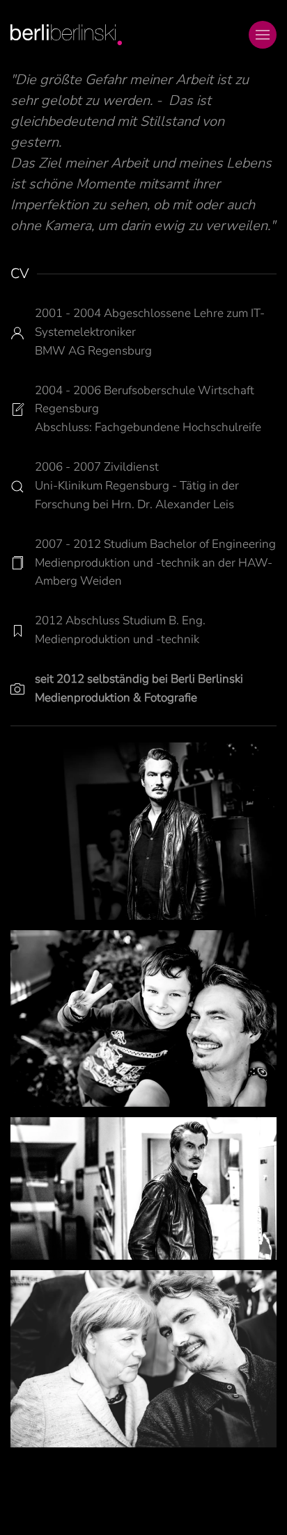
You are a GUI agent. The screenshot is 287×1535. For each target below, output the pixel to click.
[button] (263, 35)
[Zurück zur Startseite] (66, 35)
